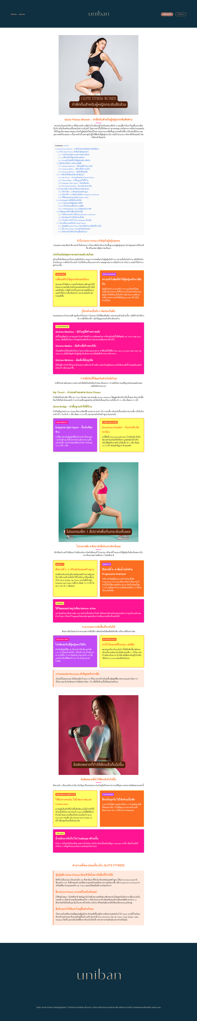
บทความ (22, 14)
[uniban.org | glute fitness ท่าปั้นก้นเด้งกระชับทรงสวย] (98, 13)
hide (66, 146)
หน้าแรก (14, 14)
